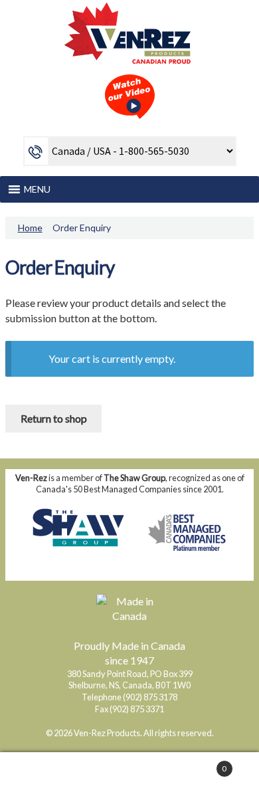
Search (129, 775)
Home (30, 227)
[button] (37, 189)
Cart (199, 763)
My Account (43, 775)
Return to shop (54, 418)
